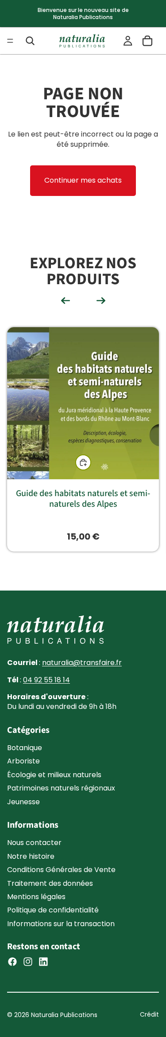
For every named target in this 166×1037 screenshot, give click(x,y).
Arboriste (23, 761)
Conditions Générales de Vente (61, 870)
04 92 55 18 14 (46, 680)
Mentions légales (36, 897)
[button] (65, 300)
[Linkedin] (43, 961)
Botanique (24, 748)
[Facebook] (12, 961)
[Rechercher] (30, 41)
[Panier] (147, 41)
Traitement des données (50, 883)
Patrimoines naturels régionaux (61, 788)
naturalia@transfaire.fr (82, 662)
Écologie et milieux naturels (54, 775)
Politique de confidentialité (53, 910)
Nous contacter (34, 843)
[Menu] (10, 41)
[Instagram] (28, 961)
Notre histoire (30, 856)
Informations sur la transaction (61, 924)
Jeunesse (23, 802)
